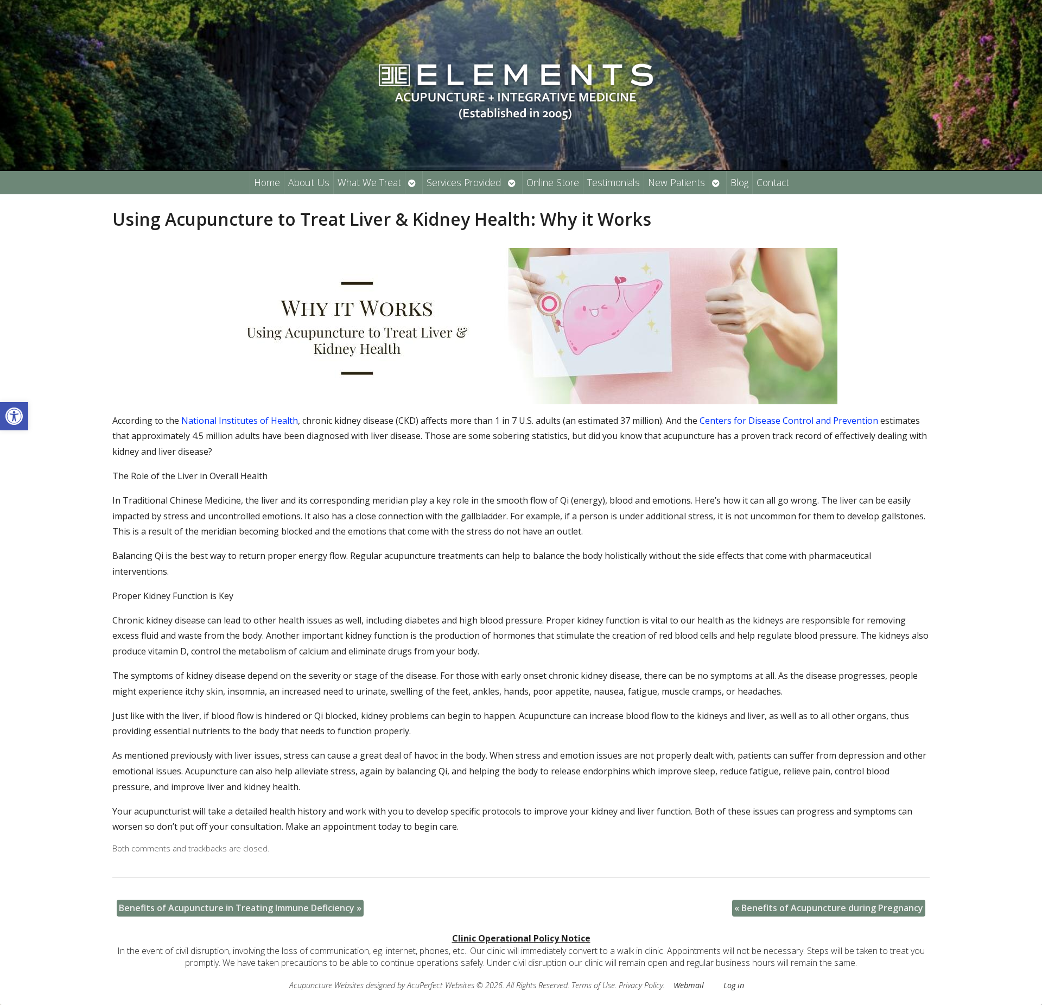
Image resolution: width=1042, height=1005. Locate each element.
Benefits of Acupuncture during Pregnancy (828, 908)
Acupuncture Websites (326, 985)
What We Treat (369, 182)
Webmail (689, 985)
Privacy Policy (641, 985)
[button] (14, 416)
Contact (773, 182)
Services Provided (464, 182)
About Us (308, 182)
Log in (733, 985)
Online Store (552, 182)
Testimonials (613, 182)
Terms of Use (593, 985)
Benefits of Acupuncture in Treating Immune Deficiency (240, 908)
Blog (739, 182)
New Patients (676, 182)
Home (267, 182)
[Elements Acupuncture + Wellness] (521, 85)
